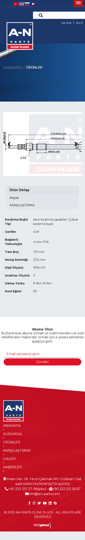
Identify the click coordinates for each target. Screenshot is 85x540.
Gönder (42, 362)
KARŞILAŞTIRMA (17, 451)
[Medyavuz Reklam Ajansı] (42, 525)
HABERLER (12, 467)
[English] (21, 3)
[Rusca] (27, 3)
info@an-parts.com (44, 494)
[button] (78, 3)
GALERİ (9, 459)
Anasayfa (12, 68)
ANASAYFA (12, 426)
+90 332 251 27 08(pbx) (27, 489)
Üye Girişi (66, 22)
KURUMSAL (12, 434)
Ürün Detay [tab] (19, 190)
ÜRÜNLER (11, 442)
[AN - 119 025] (42, 144)
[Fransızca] (32, 3)
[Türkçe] (16, 3)
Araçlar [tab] (14, 198)
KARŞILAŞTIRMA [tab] (21, 205)
